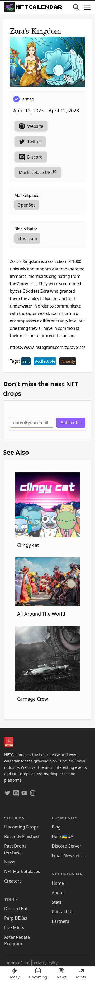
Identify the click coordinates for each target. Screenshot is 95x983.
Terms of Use (17, 962)
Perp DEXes (15, 918)
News (9, 862)
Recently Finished (21, 836)
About (58, 893)
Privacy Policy (46, 962)
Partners (60, 921)
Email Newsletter (69, 855)
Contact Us (63, 912)
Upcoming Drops (21, 827)
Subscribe (71, 422)
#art (26, 361)
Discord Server (66, 846)
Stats (57, 902)
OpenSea (26, 205)
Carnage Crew (32, 699)
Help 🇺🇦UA (62, 836)
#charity (67, 361)
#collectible (45, 361)
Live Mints (14, 928)
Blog (56, 827)
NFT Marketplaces (22, 871)
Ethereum (27, 238)
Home (58, 883)
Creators (13, 881)
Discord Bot (16, 908)
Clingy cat (28, 545)
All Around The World (41, 614)
